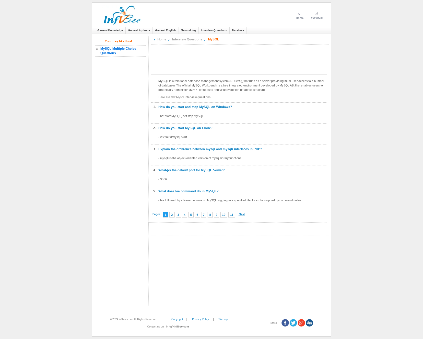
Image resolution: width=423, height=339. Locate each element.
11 (231, 215)
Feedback (317, 17)
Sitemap (223, 319)
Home (161, 39)
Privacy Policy (200, 319)
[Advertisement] (121, 137)
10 (223, 215)
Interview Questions (187, 39)
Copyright (177, 319)
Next (242, 214)
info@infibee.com (177, 326)
